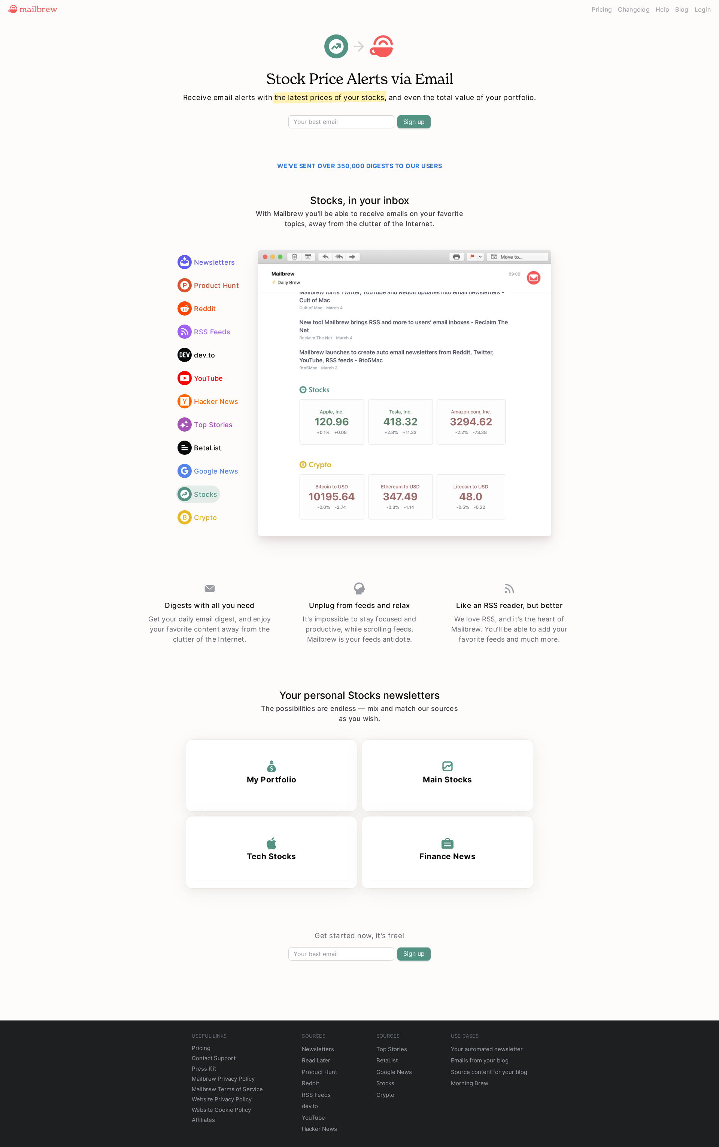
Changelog (634, 9)
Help (662, 9)
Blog (681, 9)
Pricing (602, 9)
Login (703, 9)
